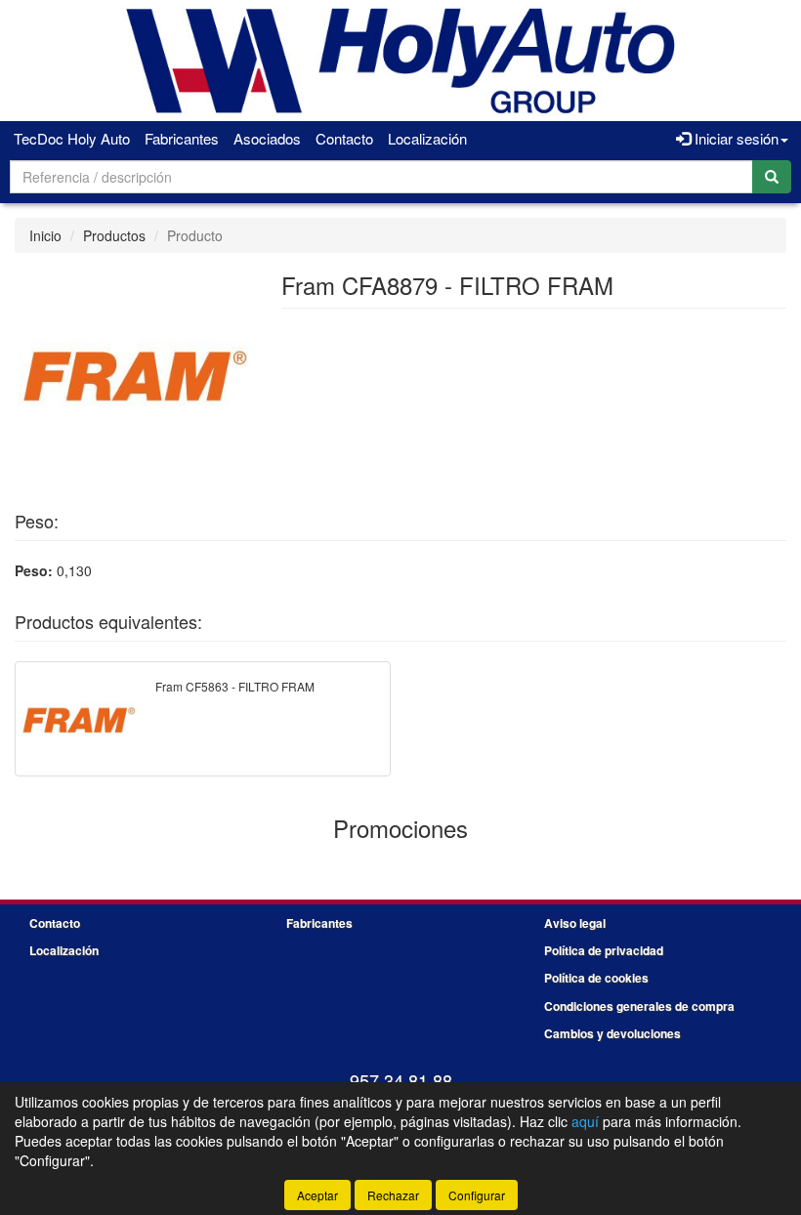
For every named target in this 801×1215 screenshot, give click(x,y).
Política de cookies (596, 977)
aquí (585, 1121)
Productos (114, 235)
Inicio (45, 235)
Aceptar (317, 1195)
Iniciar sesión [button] (735, 138)
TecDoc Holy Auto (72, 138)
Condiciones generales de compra (639, 1006)
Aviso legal (575, 923)
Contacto (344, 138)
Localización (427, 138)
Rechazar (393, 1195)
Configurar (476, 1195)
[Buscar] (771, 176)
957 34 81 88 (401, 1080)
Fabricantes (182, 138)
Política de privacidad (603, 950)
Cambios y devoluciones (612, 1033)
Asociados (267, 138)
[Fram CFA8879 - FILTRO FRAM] (133, 375)
